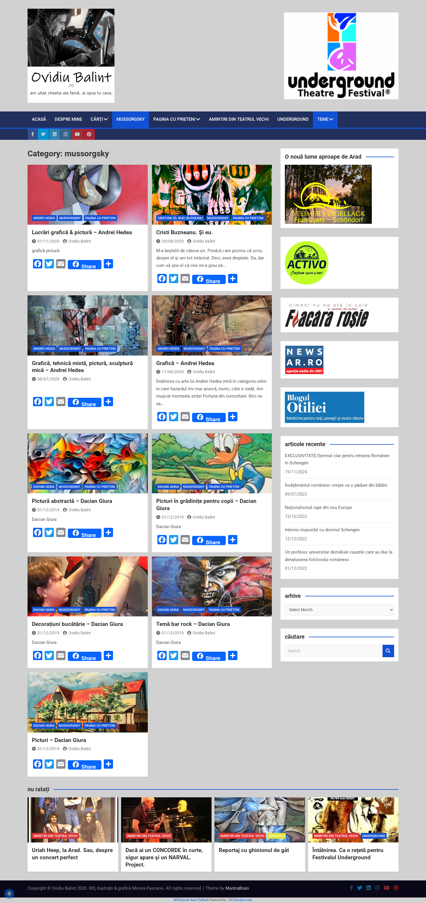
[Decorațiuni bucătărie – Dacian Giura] (88, 586)
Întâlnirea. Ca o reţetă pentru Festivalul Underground (347, 854)
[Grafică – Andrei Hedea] (212, 325)
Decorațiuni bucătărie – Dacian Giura (77, 624)
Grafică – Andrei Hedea (185, 363)
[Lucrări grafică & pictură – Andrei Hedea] (88, 195)
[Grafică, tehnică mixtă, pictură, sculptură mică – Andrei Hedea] (88, 325)
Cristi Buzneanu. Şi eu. (184, 232)
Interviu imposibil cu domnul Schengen (322, 529)
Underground (293, 119)
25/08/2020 (173, 241)
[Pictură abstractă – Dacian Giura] (88, 463)
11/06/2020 (173, 371)
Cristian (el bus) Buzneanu (180, 218)
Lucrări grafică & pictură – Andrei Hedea (82, 232)
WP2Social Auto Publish (191, 900)
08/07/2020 (48, 379)
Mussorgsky (130, 119)
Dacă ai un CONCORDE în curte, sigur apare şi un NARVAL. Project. (164, 857)
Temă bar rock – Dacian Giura (193, 624)
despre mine (68, 119)
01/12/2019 (48, 510)
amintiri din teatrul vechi (55, 836)
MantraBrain (237, 888)
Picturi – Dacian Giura (59, 740)
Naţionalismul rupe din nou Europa (318, 507)
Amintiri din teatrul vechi (239, 119)
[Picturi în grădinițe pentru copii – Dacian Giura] (212, 463)
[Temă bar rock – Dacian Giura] (212, 586)
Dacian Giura (43, 487)
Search (388, 651)
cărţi (97, 119)
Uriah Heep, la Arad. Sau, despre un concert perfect (72, 854)
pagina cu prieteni (174, 119)
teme (322, 119)
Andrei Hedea (44, 218)
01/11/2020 (48, 241)
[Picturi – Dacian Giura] (88, 702)
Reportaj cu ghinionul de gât (254, 850)
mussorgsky (70, 218)
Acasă (39, 119)
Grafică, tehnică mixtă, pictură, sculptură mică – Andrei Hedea (82, 367)
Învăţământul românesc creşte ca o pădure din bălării (336, 485)
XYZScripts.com (240, 900)
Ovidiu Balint (79, 241)
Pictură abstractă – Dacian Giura (72, 501)
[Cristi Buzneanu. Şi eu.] (212, 195)
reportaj (276, 836)
